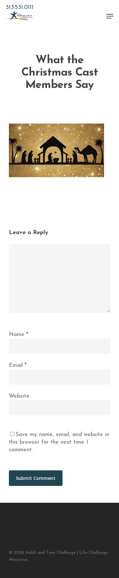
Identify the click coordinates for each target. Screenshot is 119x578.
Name (18, 335)
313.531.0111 (20, 7)
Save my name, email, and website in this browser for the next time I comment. (59, 442)
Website (19, 396)
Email (18, 365)
